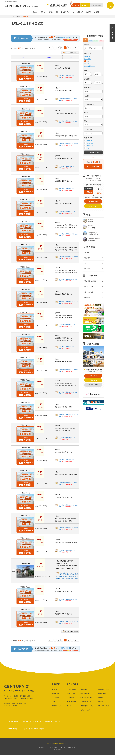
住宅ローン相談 (84, 693)
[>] (76, 47)
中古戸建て (87, 258)
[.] (72, 47)
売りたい (69, 706)
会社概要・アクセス (103, 689)
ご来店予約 (70, 697)
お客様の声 (87, 297)
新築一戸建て (87, 56)
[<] (50, 47)
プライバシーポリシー (104, 706)
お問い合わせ (71, 693)
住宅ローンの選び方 (86, 697)
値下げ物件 (90, 143)
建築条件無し (90, 145)
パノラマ (89, 148)
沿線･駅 (90, 41)
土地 (87, 61)
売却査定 (100, 702)
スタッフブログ (88, 292)
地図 (101, 41)
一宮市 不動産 (71, 689)
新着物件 (89, 140)
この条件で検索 (94, 166)
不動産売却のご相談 (90, 281)
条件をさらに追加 (94, 152)
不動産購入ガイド (85, 702)
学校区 (95, 41)
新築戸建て (87, 252)
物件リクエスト (88, 286)
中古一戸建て (87, 59)
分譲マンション (56, 706)
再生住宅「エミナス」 (87, 706)
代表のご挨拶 (102, 693)
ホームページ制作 (57, 749)
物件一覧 (54, 689)
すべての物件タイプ (89, 66)
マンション (87, 63)
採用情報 (100, 697)
